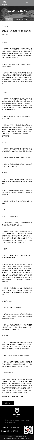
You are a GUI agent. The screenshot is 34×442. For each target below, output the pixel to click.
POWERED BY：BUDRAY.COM (12, 438)
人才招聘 (25, 19)
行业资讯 (17, 19)
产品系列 (9, 427)
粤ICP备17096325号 (25, 438)
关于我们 (3, 427)
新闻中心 (9, 431)
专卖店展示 (16, 427)
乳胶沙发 (15, 396)
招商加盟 (3, 431)
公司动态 (9, 19)
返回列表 (7, 26)
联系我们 (15, 431)
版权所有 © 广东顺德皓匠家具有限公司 (17, 437)
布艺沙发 (6, 373)
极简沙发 (10, 396)
